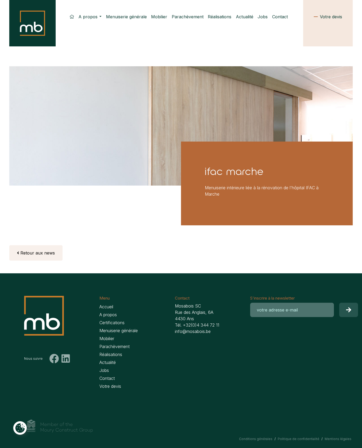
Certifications (112, 322)
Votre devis (331, 16)
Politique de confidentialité (298, 439)
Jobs (263, 16)
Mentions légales (338, 439)
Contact (280, 16)
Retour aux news (37, 253)
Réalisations (219, 16)
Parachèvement (188, 16)
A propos (88, 16)
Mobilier (159, 16)
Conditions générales (255, 439)
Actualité (244, 16)
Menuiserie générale (126, 16)
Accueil (106, 306)
